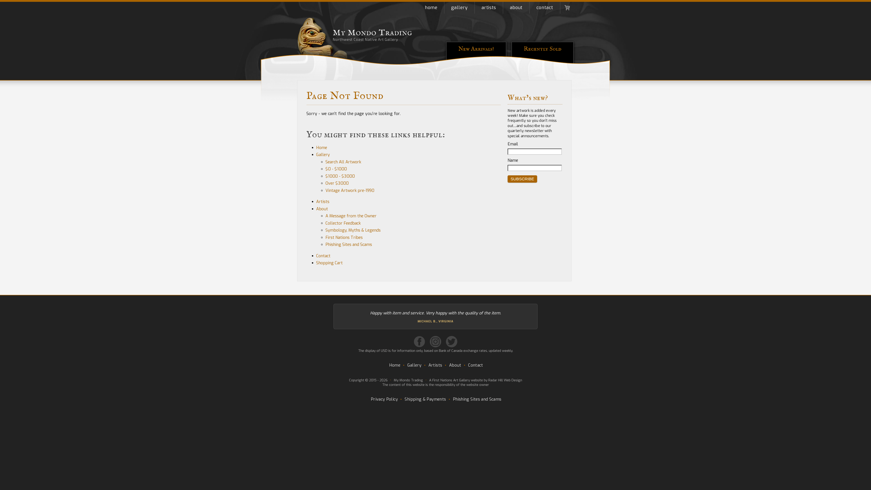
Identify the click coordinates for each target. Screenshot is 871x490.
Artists (489, 8)
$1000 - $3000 (340, 176)
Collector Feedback (343, 223)
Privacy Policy (384, 399)
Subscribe (522, 179)
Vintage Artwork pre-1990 (349, 190)
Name (513, 160)
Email (513, 144)
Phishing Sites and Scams (348, 244)
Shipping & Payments (425, 399)
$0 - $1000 (336, 169)
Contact (544, 8)
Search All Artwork (343, 162)
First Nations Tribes (344, 237)
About (516, 8)
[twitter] (451, 341)
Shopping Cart (567, 8)
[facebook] (419, 341)
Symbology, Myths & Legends (353, 230)
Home (431, 8)
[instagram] (435, 341)
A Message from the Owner (351, 216)
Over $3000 (337, 183)
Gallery (459, 8)
